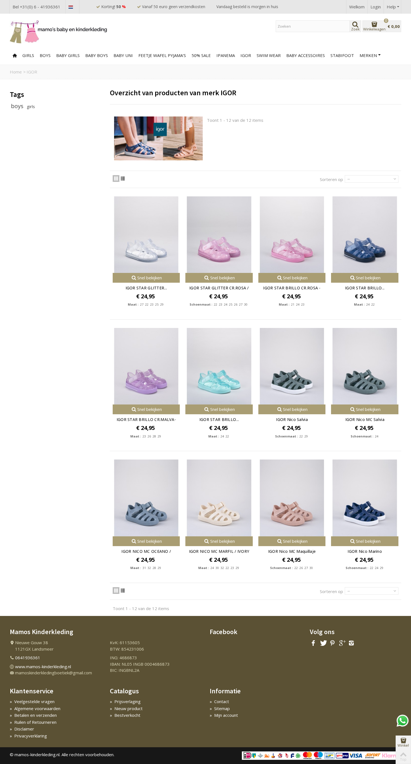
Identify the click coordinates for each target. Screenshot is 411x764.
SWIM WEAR (269, 55)
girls (31, 106)
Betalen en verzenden (33, 715)
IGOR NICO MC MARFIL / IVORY (219, 551)
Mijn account (224, 715)
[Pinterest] (332, 643)
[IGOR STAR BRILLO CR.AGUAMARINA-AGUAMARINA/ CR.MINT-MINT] (219, 366)
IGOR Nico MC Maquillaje (292, 551)
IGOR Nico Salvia (292, 419)
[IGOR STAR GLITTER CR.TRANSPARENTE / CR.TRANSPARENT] (146, 234)
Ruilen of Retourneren (33, 722)
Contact (219, 701)
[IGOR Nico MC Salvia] (364, 366)
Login (375, 6)
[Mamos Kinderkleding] (59, 31)
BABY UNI (123, 55)
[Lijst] (122, 178)
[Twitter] (323, 643)
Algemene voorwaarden (35, 708)
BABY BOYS (96, 55)
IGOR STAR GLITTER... (146, 288)
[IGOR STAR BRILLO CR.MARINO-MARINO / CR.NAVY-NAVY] (364, 234)
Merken (368, 55)
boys (18, 106)
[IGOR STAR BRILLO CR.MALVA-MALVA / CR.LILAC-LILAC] (146, 366)
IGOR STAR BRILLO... (364, 288)
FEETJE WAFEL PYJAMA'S (162, 55)
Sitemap (220, 708)
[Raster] (116, 178)
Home (16, 72)
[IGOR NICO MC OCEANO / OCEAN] (146, 498)
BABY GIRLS (68, 55)
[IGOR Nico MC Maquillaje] (292, 498)
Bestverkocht (125, 715)
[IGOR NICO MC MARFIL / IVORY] (219, 498)
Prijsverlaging (125, 701)
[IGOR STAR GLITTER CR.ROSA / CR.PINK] (219, 234)
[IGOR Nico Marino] (364, 498)
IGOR (245, 55)
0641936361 (27, 657)
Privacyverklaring (28, 736)
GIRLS (28, 55)
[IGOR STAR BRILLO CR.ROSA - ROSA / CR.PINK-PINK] (292, 234)
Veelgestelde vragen (32, 701)
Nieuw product (126, 708)
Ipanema (225, 55)
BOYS (45, 55)
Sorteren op (331, 179)
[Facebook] (313, 643)
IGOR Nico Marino (365, 551)
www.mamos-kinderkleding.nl (43, 666)
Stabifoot (342, 55)
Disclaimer (22, 729)
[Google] (342, 643)
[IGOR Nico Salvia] (292, 366)
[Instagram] (351, 643)
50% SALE (201, 55)
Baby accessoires (305, 55)
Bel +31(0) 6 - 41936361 (36, 6)
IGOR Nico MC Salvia (364, 419)
